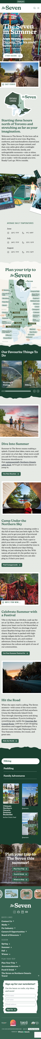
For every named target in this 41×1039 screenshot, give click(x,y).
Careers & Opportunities (13, 932)
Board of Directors (10, 935)
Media (4, 925)
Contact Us (7, 921)
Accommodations (10, 966)
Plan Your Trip (8, 963)
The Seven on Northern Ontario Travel (16, 974)
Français (21, 2)
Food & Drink (8, 970)
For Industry (7, 928)
